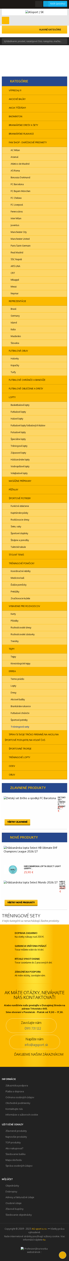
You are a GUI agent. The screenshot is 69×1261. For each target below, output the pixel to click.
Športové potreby (19, 498)
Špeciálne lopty (18, 439)
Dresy (13, 692)
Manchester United (20, 238)
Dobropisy (11, 1191)
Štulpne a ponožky (19, 540)
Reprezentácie (17, 301)
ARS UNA (15, 266)
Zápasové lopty (18, 452)
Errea (12, 671)
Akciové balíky (17, 99)
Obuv (11, 774)
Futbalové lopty (18, 411)
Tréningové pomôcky (21, 563)
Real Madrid (16, 252)
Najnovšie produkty (16, 1136)
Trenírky (14, 641)
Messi (13, 286)
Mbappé (14, 279)
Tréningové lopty (18, 446)
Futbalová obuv (18, 350)
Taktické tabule (18, 547)
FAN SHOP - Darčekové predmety (27, 142)
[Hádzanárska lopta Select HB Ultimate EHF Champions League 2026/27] (33, 849)
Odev (11, 766)
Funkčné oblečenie (19, 506)
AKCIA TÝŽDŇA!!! (17, 107)
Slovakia (14, 343)
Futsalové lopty (18, 432)
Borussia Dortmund (20, 177)
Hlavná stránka (11, 58)
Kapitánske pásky (19, 512)
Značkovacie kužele (20, 598)
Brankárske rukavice (21, 133)
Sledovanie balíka (15, 1154)
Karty (13, 614)
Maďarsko (15, 336)
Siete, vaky (15, 526)
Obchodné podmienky (18, 1103)
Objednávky (12, 1185)
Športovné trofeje (19, 748)
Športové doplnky (19, 533)
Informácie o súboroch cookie (22, 1114)
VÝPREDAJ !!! (14, 90)
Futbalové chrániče (19, 713)
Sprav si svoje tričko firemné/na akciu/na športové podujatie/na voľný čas (32, 737)
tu (44, 1239)
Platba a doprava (15, 1091)
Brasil (13, 309)
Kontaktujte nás (14, 1108)
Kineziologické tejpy (20, 663)
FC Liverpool (16, 204)
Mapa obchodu (14, 1159)
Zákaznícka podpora (17, 1085)
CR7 (12, 273)
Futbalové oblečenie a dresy (25, 388)
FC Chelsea (16, 198)
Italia (13, 329)
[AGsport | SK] (34, 12)
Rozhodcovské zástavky (22, 634)
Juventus (14, 225)
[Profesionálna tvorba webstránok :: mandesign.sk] (34, 1249)
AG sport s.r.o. (39, 1228)
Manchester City (18, 232)
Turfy (13, 372)
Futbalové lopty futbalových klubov (27, 425)
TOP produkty (13, 1142)
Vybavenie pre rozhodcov (24, 606)
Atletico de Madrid (19, 163)
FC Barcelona (17, 184)
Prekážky (14, 591)
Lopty (12, 397)
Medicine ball (17, 578)
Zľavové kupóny (14, 1208)
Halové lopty (16, 418)
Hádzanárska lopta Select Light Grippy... (42, 867)
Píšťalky (13, 489)
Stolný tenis (16, 554)
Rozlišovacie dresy (19, 519)
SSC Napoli (16, 259)
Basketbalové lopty (19, 405)
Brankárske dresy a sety (23, 125)
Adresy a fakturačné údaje (20, 1197)
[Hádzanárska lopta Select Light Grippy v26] (13, 869)
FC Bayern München (20, 191)
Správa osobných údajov (19, 1165)
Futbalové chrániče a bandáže (26, 380)
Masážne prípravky (19, 481)
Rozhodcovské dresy (20, 627)
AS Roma (15, 170)
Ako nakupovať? (14, 1148)
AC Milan (15, 150)
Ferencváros (16, 211)
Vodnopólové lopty (19, 466)
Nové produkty (24, 837)
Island (13, 322)
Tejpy (11, 649)
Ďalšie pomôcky (18, 584)
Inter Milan (15, 218)
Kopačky (14, 365)
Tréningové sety (19, 726)
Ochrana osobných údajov (20, 1097)
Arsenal (14, 157)
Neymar (14, 293)
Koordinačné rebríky (20, 571)
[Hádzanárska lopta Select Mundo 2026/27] (31, 882)
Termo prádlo (17, 679)
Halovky (14, 358)
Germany (15, 315)
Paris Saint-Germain (20, 245)
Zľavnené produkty (28, 788)
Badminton (15, 116)
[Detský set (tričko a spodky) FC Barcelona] (30, 798)
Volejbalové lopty (19, 473)
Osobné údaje (14, 1203)
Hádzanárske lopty (20, 459)
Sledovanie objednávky (19, 1214)
